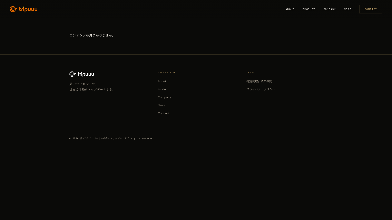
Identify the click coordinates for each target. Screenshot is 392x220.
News (347, 9)
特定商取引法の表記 (259, 81)
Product (309, 9)
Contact (370, 9)
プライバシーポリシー (260, 89)
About (289, 9)
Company (329, 9)
